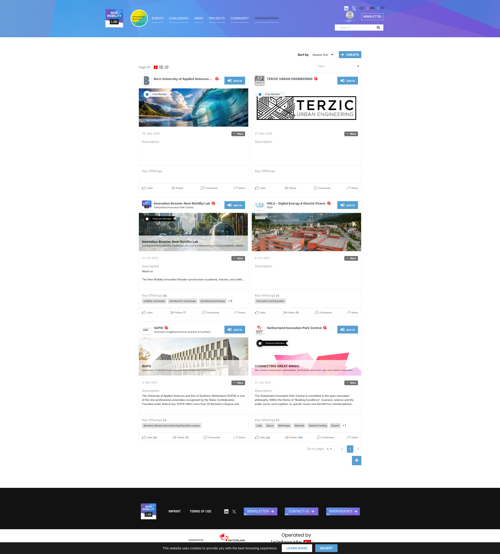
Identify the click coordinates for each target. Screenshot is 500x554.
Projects (217, 18)
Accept (326, 548)
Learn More (297, 548)
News (199, 18)
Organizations (266, 18)
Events (157, 18)
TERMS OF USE (200, 511)
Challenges (179, 18)
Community (239, 18)
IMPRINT (175, 511)
